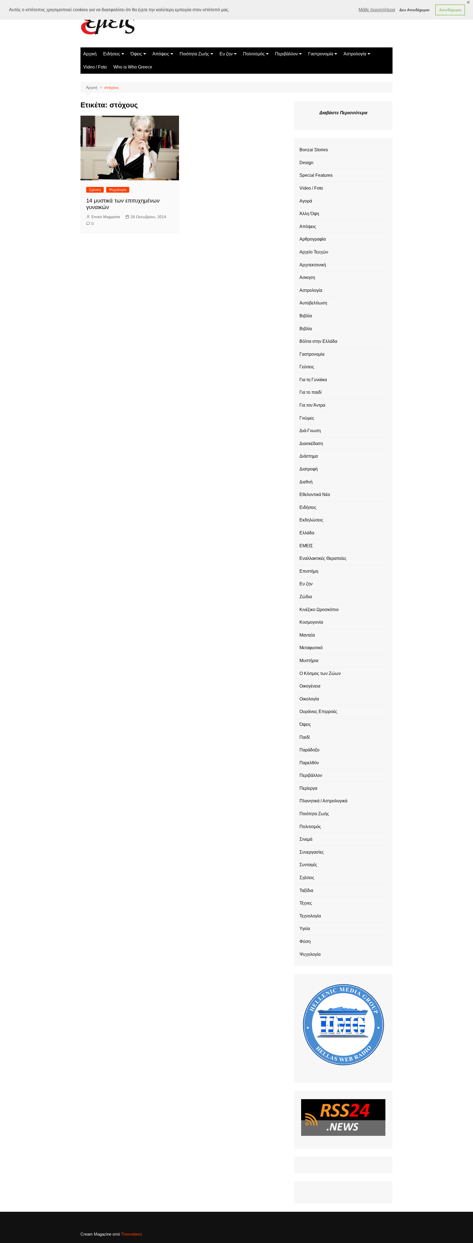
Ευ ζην (226, 54)
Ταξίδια (306, 890)
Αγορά (305, 201)
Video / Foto (95, 67)
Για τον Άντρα (312, 405)
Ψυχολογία (117, 190)
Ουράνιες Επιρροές (318, 711)
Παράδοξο (309, 750)
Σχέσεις (95, 190)
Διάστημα (308, 456)
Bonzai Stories (313, 149)
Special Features (316, 175)
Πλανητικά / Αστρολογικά (323, 801)
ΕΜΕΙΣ (306, 545)
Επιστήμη (308, 571)
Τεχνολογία (310, 916)
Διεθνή (306, 482)
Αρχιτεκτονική (312, 265)
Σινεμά (305, 839)
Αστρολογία (355, 54)
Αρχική (90, 54)
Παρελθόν (309, 762)
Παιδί (304, 737)
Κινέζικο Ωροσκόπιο (319, 609)
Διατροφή (308, 469)
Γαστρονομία (320, 54)
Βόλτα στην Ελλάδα (318, 341)
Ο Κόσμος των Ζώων (320, 673)
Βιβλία (305, 315)
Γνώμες (306, 418)
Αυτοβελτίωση (313, 303)
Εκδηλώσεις (311, 520)
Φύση (305, 941)
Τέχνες (305, 903)
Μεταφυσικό (311, 647)
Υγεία (304, 928)
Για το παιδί (310, 392)
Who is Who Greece (132, 67)
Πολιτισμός (254, 54)
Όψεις (136, 54)
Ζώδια (305, 596)
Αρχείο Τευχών (313, 252)
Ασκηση (307, 277)
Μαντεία (307, 635)
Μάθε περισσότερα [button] (377, 9)
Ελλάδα (306, 533)
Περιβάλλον (286, 54)
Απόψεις (160, 54)
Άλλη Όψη (309, 213)
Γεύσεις (306, 366)
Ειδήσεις (111, 54)
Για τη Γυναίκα (313, 379)
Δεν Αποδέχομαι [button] (414, 10)
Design (306, 162)
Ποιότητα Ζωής (194, 54)
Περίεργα (308, 788)
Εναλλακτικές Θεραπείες (323, 558)
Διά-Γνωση (310, 430)
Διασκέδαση (311, 443)
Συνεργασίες (311, 852)
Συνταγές (308, 864)
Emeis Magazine (105, 217)
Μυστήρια (308, 660)
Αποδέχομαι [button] (450, 10)
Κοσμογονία (311, 622)
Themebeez (131, 1234)
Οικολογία (309, 699)
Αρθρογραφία (312, 239)
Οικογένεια (309, 686)
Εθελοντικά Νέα (314, 494)
